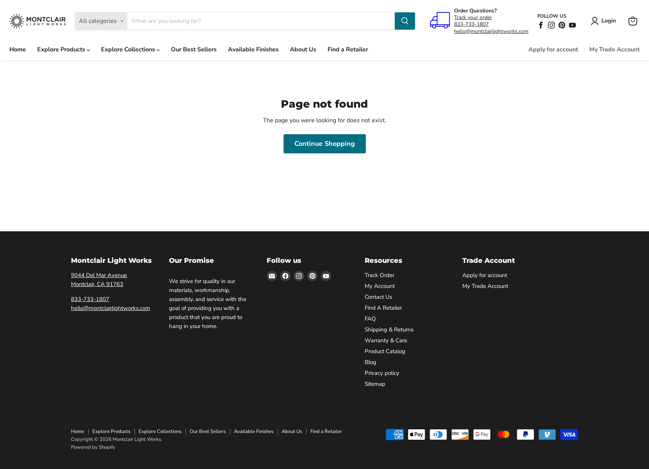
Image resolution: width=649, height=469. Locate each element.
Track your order (473, 17)
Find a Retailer (348, 49)
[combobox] (261, 21)
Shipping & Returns (389, 329)
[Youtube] (572, 25)
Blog (370, 362)
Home (17, 49)
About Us (303, 49)
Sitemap (375, 384)
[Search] (405, 21)
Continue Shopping (324, 143)
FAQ (370, 318)
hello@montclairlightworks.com (491, 31)
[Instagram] (551, 25)
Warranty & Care (386, 340)
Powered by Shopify (93, 447)
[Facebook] (540, 25)
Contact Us (378, 297)
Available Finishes (253, 49)
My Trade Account (614, 49)
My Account (380, 286)
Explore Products (62, 49)
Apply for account (553, 49)
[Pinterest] (561, 25)
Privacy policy (382, 373)
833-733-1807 (471, 24)
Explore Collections (129, 49)
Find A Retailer (383, 308)
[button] (605, 20)
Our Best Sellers (194, 49)
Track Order (379, 275)
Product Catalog (385, 351)
